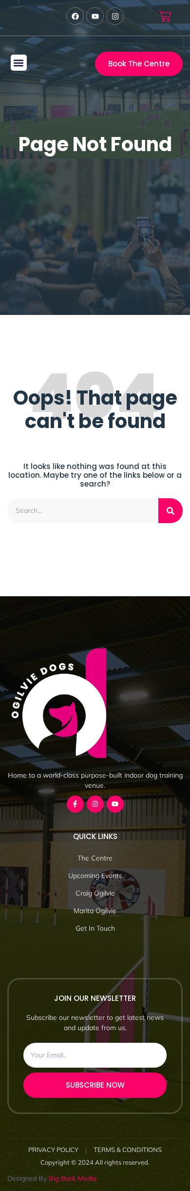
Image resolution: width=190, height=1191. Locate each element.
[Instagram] (95, 804)
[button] (19, 63)
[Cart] (165, 16)
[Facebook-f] (75, 804)
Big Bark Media (72, 1178)
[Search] (170, 510)
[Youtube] (115, 804)
